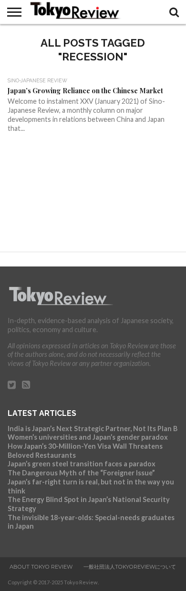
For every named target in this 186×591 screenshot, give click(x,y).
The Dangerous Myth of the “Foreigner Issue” (81, 473)
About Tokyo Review (41, 566)
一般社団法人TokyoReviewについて (129, 566)
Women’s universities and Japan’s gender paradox (88, 437)
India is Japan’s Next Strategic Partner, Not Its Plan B (92, 428)
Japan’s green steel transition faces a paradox (81, 464)
